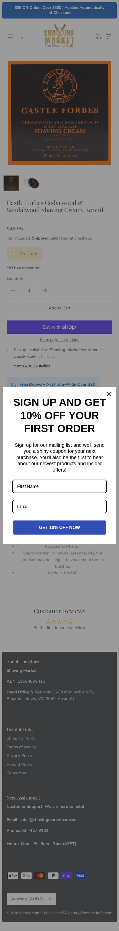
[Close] (109, 393)
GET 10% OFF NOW (59, 527)
